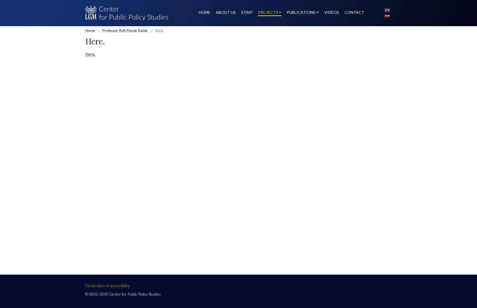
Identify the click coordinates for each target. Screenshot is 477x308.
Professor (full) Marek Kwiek (125, 30)
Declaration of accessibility (107, 285)
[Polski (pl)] (387, 16)
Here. (90, 54)
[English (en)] (387, 9)
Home (90, 30)
